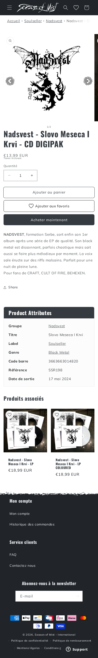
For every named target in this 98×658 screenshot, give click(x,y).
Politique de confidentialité (30, 640)
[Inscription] (77, 596)
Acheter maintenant (49, 220)
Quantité (10, 166)
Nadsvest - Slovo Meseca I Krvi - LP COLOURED (68, 464)
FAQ (13, 554)
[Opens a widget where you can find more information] (76, 650)
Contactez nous (22, 565)
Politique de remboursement (72, 640)
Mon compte (20, 513)
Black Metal (59, 352)
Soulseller (57, 343)
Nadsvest (57, 326)
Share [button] (13, 287)
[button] (9, 7)
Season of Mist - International (55, 634)
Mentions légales (28, 648)
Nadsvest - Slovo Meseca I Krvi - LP (21, 462)
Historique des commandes (32, 524)
